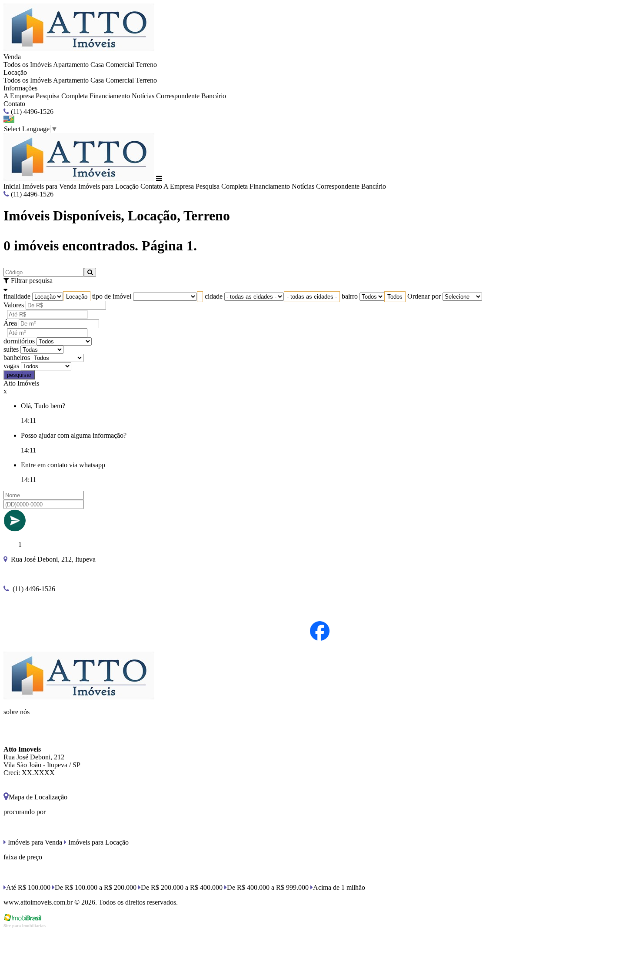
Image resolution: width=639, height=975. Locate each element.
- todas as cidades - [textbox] (312, 296)
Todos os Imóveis (27, 64)
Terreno (146, 64)
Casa (97, 64)
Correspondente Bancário (191, 96)
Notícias (143, 96)
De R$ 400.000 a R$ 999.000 (268, 887)
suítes (11, 349)
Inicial (11, 186)
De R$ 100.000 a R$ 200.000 (95, 887)
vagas (11, 365)
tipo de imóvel (111, 296)
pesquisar (19, 375)
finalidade (16, 296)
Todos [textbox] (395, 296)
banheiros (16, 357)
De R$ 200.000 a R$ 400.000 (182, 887)
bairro (350, 296)
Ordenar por (424, 296)
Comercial (120, 64)
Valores (13, 305)
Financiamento (110, 96)
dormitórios (19, 341)
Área (10, 323)
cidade (214, 296)
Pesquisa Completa (62, 96)
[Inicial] (78, 49)
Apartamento (71, 64)
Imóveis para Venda (49, 186)
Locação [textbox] (76, 296)
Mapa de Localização (38, 797)
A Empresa (18, 96)
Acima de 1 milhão (339, 887)
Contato (14, 103)
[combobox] (76, 296)
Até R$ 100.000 (28, 887)
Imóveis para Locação (108, 186)
